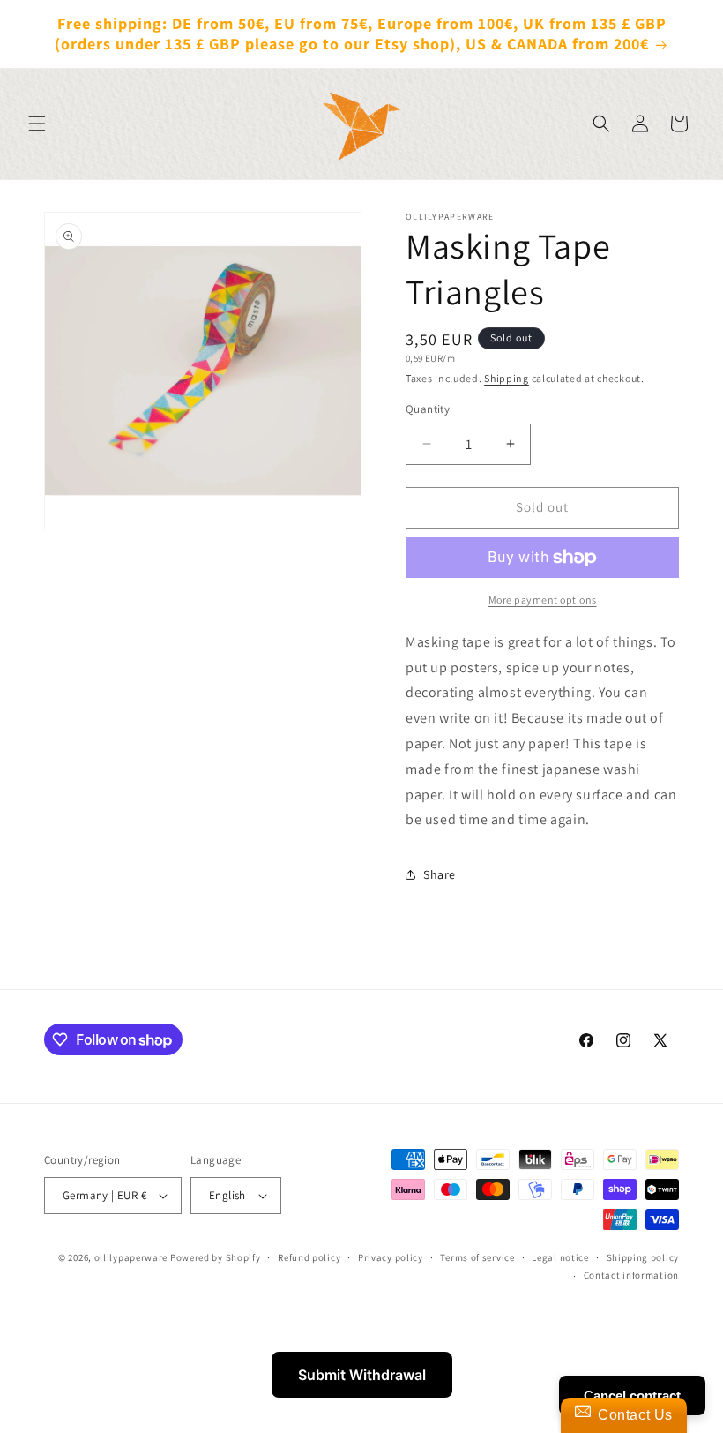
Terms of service (477, 1257)
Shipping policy (643, 1257)
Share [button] (439, 874)
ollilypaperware (131, 1257)
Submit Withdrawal (362, 1375)
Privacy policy (390, 1257)
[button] (37, 123)
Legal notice (560, 1257)
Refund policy (309, 1257)
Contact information (631, 1275)
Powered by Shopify (215, 1257)
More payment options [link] (542, 599)
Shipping (506, 378)
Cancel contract (632, 1395)
